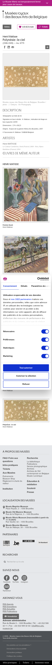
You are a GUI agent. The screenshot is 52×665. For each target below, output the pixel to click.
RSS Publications (10, 611)
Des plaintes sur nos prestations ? (19, 645)
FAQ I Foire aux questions (10, 459)
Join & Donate (28, 27)
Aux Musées (9, 472)
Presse (30, 492)
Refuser (26, 384)
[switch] (45, 340)
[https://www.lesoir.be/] (29, 540)
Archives (30, 468)
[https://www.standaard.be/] (43, 542)
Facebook (6, 582)
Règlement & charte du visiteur (12, 482)
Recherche (32, 458)
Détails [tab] (24, 286)
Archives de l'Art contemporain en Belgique (38, 472)
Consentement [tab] (10, 286)
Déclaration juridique (14, 652)
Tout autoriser (26, 368)
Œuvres (47, 47)
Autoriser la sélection (26, 376)
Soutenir (31, 488)
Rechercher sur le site (5, 562)
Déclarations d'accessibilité (16, 648)
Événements (8, 476)
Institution (8, 488)
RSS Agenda (8, 604)
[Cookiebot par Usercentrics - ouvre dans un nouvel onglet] (37, 279)
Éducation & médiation (33, 483)
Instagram (24, 582)
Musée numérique (34, 476)
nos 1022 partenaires (21, 299)
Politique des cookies (14, 656)
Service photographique (37, 466)
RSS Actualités (9, 609)
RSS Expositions (10, 606)
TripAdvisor (7, 590)
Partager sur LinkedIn (9, 47)
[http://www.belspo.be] (6, 543)
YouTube (15, 582)
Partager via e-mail (13, 47)
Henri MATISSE (23, 146)
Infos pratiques (10, 465)
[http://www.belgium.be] (16, 543)
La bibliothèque (33, 461)
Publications (32, 464)
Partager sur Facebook (5, 47)
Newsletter (12, 616)
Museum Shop (9, 478)
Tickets (45, 27)
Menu (7, 27)
